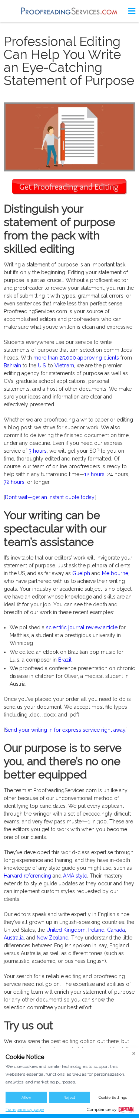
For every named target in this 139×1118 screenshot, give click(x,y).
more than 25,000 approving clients (76, 358)
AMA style (75, 876)
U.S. (42, 365)
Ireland (96, 930)
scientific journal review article (82, 627)
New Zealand (53, 938)
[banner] (69, 11)
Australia (14, 938)
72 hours (14, 482)
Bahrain (12, 365)
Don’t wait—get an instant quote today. (50, 497)
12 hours (94, 474)
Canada (116, 930)
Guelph (81, 573)
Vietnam (64, 365)
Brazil (65, 660)
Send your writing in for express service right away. (65, 730)
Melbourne (115, 573)
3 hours (38, 451)
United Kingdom (66, 930)
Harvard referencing (27, 876)
